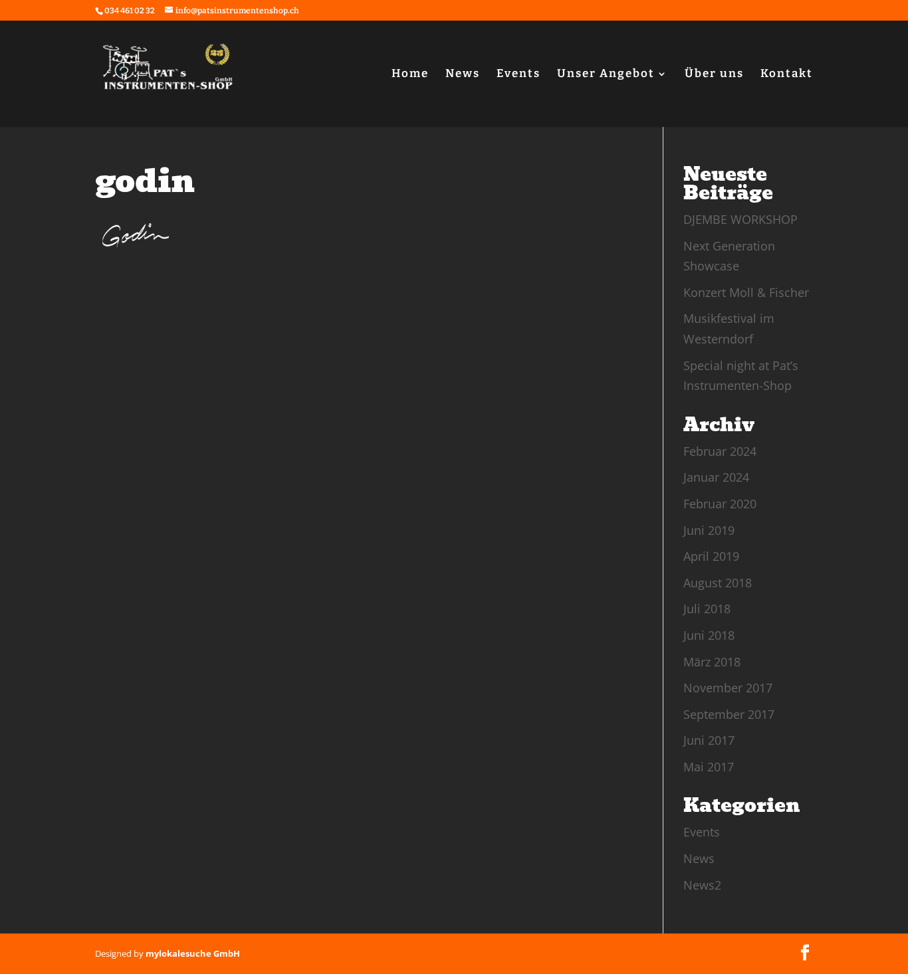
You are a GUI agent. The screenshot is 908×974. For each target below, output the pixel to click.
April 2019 (711, 556)
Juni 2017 (709, 740)
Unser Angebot (606, 74)
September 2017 (728, 714)
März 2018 (711, 662)
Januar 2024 (716, 477)
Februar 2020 (719, 504)
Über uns (714, 74)
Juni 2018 (709, 635)
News (462, 74)
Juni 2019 (709, 530)
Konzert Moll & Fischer (746, 292)
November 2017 (727, 688)
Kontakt (786, 74)
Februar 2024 (719, 451)
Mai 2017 (708, 767)
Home (410, 74)
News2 (702, 885)
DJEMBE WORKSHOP (740, 219)
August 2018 (717, 583)
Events (518, 74)
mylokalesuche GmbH (193, 953)
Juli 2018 (707, 609)
